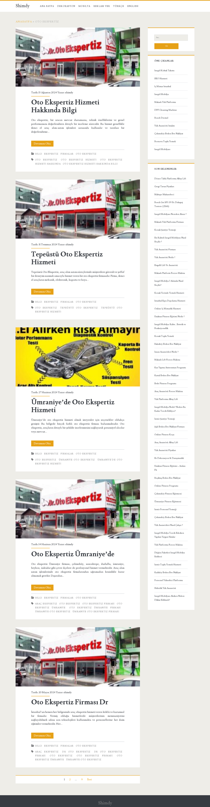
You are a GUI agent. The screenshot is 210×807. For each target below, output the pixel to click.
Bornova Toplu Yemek (165, 141)
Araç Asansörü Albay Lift (166, 442)
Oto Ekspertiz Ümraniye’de (78, 508)
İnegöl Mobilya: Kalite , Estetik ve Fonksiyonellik (170, 326)
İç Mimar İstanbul (162, 86)
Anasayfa (24, 21)
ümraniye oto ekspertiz (84, 759)
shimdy (69, 92)
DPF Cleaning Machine (165, 110)
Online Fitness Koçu (164, 434)
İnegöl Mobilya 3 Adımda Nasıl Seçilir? (168, 283)
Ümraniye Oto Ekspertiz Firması (96, 611)
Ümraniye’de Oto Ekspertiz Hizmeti (78, 356)
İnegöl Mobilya (161, 94)
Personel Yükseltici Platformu (168, 580)
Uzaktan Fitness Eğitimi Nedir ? (169, 316)
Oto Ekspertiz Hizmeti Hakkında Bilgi (78, 57)
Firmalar (67, 154)
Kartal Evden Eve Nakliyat (166, 375)
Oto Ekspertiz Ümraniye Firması (95, 607)
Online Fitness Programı (166, 486)
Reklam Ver (102, 6)
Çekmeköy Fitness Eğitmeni (168, 493)
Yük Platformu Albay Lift (166, 399)
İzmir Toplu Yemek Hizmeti (167, 564)
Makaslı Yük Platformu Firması (169, 222)
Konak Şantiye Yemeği (165, 230)
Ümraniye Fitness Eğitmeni (167, 501)
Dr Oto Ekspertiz (76, 752)
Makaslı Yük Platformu (165, 102)
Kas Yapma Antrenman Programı (170, 367)
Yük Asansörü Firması (165, 249)
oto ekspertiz (46, 160)
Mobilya (84, 6)
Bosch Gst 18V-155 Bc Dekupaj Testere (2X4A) (168, 204)
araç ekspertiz (46, 603)
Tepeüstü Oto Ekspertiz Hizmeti (78, 209)
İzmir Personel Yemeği (165, 509)
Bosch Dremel (161, 118)
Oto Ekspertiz (86, 154)
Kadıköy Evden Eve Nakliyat (167, 572)
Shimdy (23, 6)
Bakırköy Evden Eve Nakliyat (167, 344)
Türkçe (118, 6)
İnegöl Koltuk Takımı (164, 70)
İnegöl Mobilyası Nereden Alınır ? (170, 214)
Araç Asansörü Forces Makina (168, 391)
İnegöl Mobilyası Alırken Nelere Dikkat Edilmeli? (169, 598)
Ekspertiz (51, 154)
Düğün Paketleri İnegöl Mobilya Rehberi (169, 554)
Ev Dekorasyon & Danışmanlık (169, 458)
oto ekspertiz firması (98, 603)
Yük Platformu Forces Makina (168, 545)
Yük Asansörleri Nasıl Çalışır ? (168, 525)
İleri (89, 779)
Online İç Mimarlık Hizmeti (167, 308)
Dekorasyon (66, 6)
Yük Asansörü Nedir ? (164, 257)
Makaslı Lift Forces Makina (167, 359)
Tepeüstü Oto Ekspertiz (79, 308)
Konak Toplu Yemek (164, 336)
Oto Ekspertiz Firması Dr (78, 656)
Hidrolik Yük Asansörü (165, 588)
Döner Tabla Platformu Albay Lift (170, 178)
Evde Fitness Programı (165, 383)
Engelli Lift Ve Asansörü (166, 265)
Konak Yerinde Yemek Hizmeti (169, 293)
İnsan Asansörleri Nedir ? (166, 352)
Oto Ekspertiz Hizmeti (78, 160)
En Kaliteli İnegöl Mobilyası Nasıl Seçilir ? (170, 239)
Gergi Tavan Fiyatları (164, 186)
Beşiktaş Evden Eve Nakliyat (167, 478)
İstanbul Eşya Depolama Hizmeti (169, 301)
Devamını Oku (43, 144)
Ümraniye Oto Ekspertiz (77, 460)
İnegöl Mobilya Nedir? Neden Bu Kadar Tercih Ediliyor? (170, 409)
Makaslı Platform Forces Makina (169, 273)
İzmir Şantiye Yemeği (164, 419)
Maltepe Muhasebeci (164, 194)
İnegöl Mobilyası (162, 149)
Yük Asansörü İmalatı (164, 125)
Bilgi (38, 154)
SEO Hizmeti (160, 78)
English (132, 6)
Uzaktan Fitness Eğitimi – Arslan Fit (169, 468)
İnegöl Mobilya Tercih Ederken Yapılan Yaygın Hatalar (169, 535)
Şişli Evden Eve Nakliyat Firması (169, 426)
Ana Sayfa (47, 6)
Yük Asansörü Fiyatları (165, 450)
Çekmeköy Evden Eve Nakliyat (168, 133)
